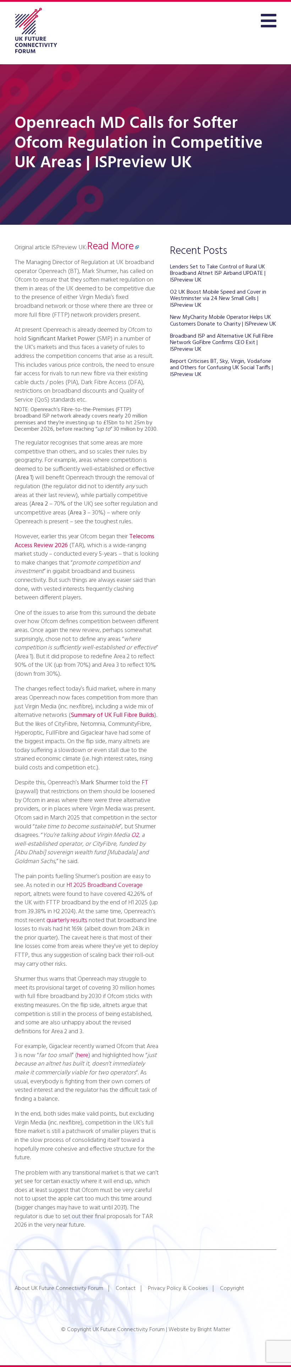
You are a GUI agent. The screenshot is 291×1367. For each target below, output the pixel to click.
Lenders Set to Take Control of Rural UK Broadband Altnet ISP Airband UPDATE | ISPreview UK (217, 273)
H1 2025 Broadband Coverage (104, 885)
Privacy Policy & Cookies (178, 1288)
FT (145, 783)
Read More (110, 247)
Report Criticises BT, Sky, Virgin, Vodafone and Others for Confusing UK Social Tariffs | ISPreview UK (221, 368)
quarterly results (66, 920)
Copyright (232, 1288)
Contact (126, 1288)
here (82, 1055)
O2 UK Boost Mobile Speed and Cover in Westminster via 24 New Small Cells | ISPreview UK (218, 299)
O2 (135, 835)
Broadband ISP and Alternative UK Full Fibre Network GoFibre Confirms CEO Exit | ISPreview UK (221, 343)
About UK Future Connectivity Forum (59, 1288)
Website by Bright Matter (199, 1329)
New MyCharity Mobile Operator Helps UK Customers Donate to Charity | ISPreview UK (223, 320)
